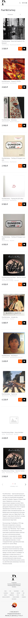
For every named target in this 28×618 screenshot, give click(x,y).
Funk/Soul (12, 595)
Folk (18, 595)
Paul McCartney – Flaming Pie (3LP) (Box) (12, 198)
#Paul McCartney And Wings (8, 280)
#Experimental (15, 357)
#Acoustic (14, 44)
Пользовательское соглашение (14, 585)
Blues (5, 595)
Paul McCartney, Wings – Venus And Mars (12, 432)
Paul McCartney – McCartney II (10, 355)
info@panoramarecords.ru (14, 613)
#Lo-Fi (13, 121)
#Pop (11, 44)
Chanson (24, 597)
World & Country (6, 597)
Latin (23, 595)
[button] (20, 3)
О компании (14, 582)
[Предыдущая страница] (2, 484)
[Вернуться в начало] (3, 3)
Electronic (16, 591)
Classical (6, 593)
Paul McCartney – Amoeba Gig (9, 317)
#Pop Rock (18, 44)
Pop (10, 591)
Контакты (14, 586)
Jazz (23, 591)
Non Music (14, 599)
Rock (5, 591)
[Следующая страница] (25, 484)
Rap (23, 593)
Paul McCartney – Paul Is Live (9, 394)
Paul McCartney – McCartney (9, 120)
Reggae (12, 593)
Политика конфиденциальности (14, 584)
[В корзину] (20, 48)
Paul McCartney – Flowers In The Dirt (11, 81)
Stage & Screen (16, 597)
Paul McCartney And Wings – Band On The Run (14, 277)
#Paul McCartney (5, 44)
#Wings (3, 279)
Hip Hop (18, 593)
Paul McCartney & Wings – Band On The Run (13, 471)
